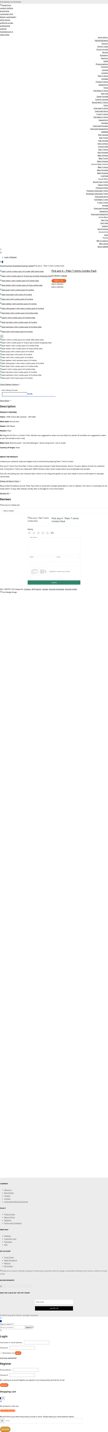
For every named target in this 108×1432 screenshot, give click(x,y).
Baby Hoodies (102, 170)
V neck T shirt (102, 202)
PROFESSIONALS (101, 40)
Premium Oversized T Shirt (97, 191)
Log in (18, 1353)
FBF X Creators (102, 241)
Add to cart (58, 281)
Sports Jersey (103, 229)
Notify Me (5, 1429)
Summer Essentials (13, 266)
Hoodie (105, 205)
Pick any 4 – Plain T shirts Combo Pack (74, 270)
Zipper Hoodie (102, 96)
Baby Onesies (102, 161)
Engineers (104, 55)
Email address (6, 1370)
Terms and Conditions (13, 1223)
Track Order (9, 1257)
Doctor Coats (102, 46)
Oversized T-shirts (101, 108)
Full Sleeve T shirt (101, 199)
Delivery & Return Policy (10, 481)
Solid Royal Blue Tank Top (16, 996)
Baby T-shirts (103, 167)
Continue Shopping (7, 1411)
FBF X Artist (103, 244)
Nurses (105, 52)
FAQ (44, 489)
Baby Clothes (103, 155)
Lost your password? (8, 1358)
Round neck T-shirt (100, 182)
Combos (104, 73)
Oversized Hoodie (101, 208)
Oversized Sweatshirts (99, 129)
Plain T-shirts (103, 76)
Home (2, 266)
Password (4, 1348)
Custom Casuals (101, 99)
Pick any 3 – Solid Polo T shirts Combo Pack (23, 1053)
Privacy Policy (9, 1214)
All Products (36, 589)
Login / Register (10, 257)
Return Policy (9, 1217)
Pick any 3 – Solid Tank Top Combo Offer (22, 1110)
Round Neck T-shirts (100, 102)
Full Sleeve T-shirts (100, 90)
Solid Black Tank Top (14, 768)
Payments (8, 1242)
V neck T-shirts (102, 114)
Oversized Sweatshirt (99, 214)
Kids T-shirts (103, 149)
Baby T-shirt (103, 158)
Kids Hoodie (103, 141)
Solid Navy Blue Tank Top (16, 939)
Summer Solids (27, 266)
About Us (8, 1190)
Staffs (105, 61)
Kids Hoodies (103, 152)
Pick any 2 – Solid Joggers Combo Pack (21, 1167)
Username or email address (12, 1342)
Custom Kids (103, 146)
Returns (7, 1263)
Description (5, 401)
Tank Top (104, 93)
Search (29, 1327)
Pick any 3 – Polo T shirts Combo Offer (21, 711)
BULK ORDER (103, 247)
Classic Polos (103, 185)
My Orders (8, 1266)
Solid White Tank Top (15, 825)
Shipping (7, 1220)
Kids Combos (103, 143)
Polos (106, 88)
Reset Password (10, 1260)
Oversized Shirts (101, 111)
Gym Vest (104, 223)
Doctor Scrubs (102, 49)
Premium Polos (102, 188)
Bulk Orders (9, 1193)
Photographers (102, 64)
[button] (103, 37)
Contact (7, 1199)
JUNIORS (104, 132)
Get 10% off (54, 1308)
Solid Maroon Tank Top (15, 654)
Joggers (105, 226)
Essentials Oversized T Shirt (97, 194)
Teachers (104, 58)
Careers (7, 1196)
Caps (106, 235)
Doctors (105, 43)
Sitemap (7, 1236)
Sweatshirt (103, 211)
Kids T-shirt (103, 138)
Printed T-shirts (102, 82)
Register (4, 1385)
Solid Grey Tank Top (14, 882)
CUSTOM (104, 176)
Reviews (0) (4, 493)
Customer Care (10, 1239)
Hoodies (104, 79)
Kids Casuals (103, 135)
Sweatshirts (103, 85)
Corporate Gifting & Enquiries (16, 1202)
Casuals (105, 70)
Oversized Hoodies (100, 126)
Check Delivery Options (9, 384)
